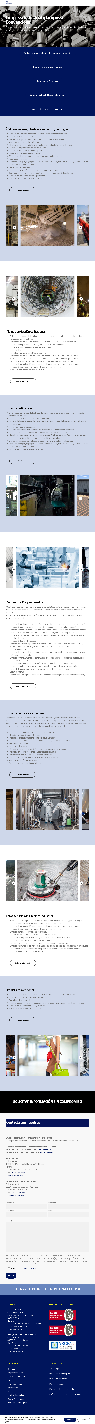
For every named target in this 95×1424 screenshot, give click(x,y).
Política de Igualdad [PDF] (60, 1373)
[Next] (80, 227)
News (10, 1391)
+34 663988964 (47, 1152)
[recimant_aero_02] (47, 567)
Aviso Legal (54, 1368)
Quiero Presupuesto (15, 1398)
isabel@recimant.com (16, 1195)
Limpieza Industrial (15, 1372)
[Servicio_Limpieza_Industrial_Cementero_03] (48, 225)
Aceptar (70, 1420)
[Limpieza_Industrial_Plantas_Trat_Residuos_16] (48, 296)
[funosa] (47, 495)
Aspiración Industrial (16, 1376)
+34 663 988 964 (18, 1192)
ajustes (7, 1422)
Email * (51, 1210)
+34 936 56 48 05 (18, 1172)
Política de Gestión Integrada (61, 1389)
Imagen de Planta (14, 1383)
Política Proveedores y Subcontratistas (65, 1394)
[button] (88, 3)
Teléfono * (10, 1210)
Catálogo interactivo (15, 1395)
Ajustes (83, 1420)
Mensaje (9, 1220)
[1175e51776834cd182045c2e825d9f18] (47, 1055)
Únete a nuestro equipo (17, 1402)
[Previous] (14, 227)
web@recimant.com (15, 1175)
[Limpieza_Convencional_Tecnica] (47, 880)
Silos (9, 1380)
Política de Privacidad (58, 1378)
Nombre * (10, 1202)
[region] (47, 225)
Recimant (11, 1369)
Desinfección (12, 1387)
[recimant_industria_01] (47, 809)
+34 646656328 (43, 1149)
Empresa (52, 1202)
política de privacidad (27, 1268)
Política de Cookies (57, 1383)
